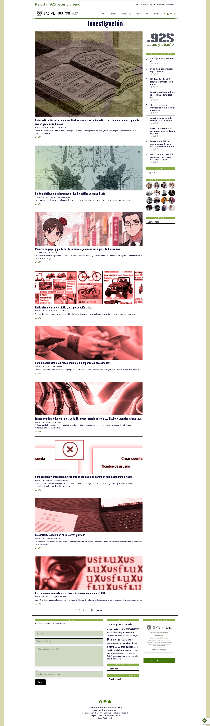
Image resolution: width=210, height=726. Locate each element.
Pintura (130, 653)
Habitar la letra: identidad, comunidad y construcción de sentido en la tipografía (162, 108)
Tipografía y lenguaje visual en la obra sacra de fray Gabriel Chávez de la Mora (162, 95)
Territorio (127, 656)
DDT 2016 (128, 636)
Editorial (124, 640)
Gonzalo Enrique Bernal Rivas (56, 597)
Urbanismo (111, 658)
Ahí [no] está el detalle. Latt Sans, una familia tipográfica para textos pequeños (161, 82)
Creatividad (116, 635)
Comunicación (130, 632)
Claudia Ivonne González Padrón (57, 480)
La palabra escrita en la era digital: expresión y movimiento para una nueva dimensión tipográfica (161, 157)
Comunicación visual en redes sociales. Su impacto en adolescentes (72, 363)
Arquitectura (111, 629)
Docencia (118, 639)
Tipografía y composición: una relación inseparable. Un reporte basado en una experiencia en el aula (162, 144)
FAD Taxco (122, 643)
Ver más (38, 137)
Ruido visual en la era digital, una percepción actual (64, 307)
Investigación (127, 647)
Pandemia (110, 653)
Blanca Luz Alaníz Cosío (58, 128)
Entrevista (110, 643)
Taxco (123, 656)
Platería (109, 656)
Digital (136, 636)
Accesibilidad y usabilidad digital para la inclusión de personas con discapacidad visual (83, 477)
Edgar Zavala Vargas (53, 538)
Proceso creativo (117, 656)
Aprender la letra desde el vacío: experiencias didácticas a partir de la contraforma (162, 131)
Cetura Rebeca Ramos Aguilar (56, 311)
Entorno (130, 639)
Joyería (135, 647)
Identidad (117, 647)
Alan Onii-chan (53, 253)
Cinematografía (119, 632)
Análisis (129, 624)
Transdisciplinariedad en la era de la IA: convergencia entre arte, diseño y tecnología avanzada (88, 418)
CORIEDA (109, 636)
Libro (108, 650)
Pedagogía (117, 653)
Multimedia (114, 650)
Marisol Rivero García (53, 422)
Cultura (123, 635)
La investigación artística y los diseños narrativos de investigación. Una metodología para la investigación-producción (87, 122)
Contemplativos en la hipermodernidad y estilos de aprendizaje (70, 193)
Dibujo (132, 636)
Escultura (116, 643)
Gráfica (135, 643)
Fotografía (129, 643)
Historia (110, 646)
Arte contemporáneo (130, 629)
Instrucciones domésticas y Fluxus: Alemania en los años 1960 (70, 593)
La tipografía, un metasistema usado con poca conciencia (162, 70)
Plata (134, 653)
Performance (124, 653)
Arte (118, 628)
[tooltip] (165, 13)
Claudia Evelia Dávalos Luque (61, 197)
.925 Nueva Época (113, 624)
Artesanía (110, 633)
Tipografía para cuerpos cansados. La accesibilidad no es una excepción (162, 119)
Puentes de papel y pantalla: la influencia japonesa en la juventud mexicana (77, 249)
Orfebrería (130, 650)
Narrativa (123, 650)
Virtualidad (118, 659)
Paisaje (137, 650)
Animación (123, 625)
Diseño (110, 639)
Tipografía (134, 656)
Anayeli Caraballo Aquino (54, 366)
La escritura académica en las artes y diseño (60, 535)
